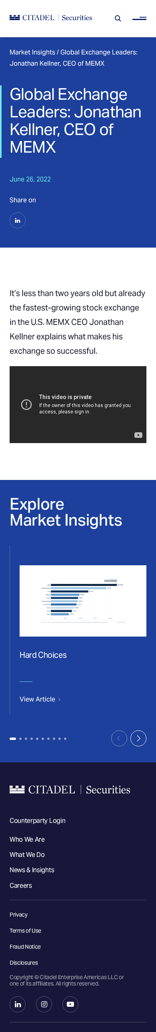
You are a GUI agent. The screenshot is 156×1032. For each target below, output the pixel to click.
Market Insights (32, 52)
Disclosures (24, 962)
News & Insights (32, 870)
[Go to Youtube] (70, 1004)
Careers (21, 885)
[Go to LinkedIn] (18, 1004)
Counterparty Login (37, 820)
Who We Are (27, 839)
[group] (78, 630)
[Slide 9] (59, 739)
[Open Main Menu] (139, 18)
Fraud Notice (25, 946)
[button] (18, 220)
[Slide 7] (48, 739)
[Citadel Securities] (51, 18)
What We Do (27, 855)
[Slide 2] (20, 739)
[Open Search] (118, 18)
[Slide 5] (37, 739)
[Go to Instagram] (44, 1004)
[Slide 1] (13, 739)
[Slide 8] (54, 739)
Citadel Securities (78, 789)
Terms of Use (25, 930)
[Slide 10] (65, 739)
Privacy (19, 914)
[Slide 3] (26, 739)
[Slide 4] (31, 739)
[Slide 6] (43, 739)
